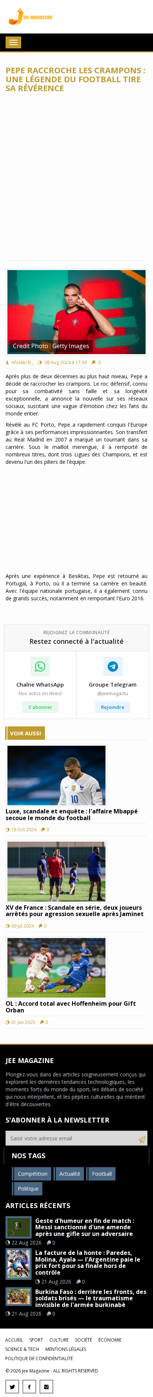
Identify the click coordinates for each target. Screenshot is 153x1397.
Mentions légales (65, 1349)
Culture (59, 1340)
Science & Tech (22, 1349)
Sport (36, 1340)
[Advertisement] (76, 176)
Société (83, 1340)
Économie (109, 1340)
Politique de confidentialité (39, 1358)
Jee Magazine (30, 16)
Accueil (14, 1340)
